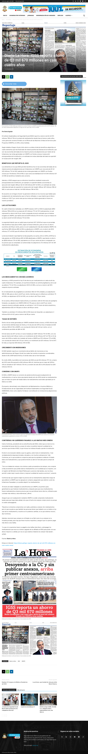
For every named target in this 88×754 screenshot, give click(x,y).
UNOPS (23, 661)
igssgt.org (35, 745)
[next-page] (6, 715)
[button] (84, 15)
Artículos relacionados (9, 690)
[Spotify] (83, 1)
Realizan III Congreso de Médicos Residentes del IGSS (15, 683)
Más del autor (21, 690)
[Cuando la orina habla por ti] (29, 699)
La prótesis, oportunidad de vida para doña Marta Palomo (45, 683)
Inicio (3, 19)
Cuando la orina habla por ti (28, 706)
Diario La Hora (12, 661)
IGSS (19, 661)
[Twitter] (73, 1)
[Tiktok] (85, 1)
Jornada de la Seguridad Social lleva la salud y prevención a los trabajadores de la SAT (10, 708)
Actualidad (8, 19)
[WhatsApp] (7, 77)
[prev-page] (3, 715)
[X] (3, 77)
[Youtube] (80, 1)
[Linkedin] (76, 1)
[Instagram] (78, 1)
